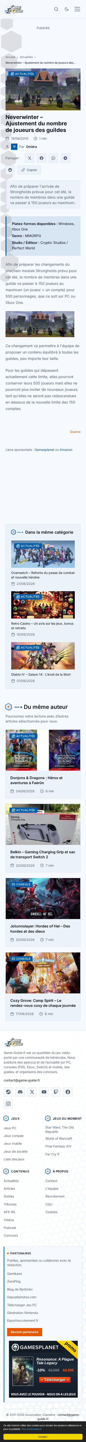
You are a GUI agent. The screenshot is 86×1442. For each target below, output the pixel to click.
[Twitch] (56, 1091)
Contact (51, 1181)
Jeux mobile (13, 1143)
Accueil (10, 57)
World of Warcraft (58, 1138)
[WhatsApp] (53, 158)
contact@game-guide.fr (22, 1080)
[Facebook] (41, 158)
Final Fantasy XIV (58, 1146)
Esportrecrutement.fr (22, 1320)
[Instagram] (8, 1103)
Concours (11, 1235)
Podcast (10, 1228)
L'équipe (51, 1188)
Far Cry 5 (52, 1154)
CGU (48, 1204)
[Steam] (8, 1091)
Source (75, 432)
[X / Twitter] (32, 1091)
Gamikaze (14, 1273)
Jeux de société (16, 1151)
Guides (9, 1196)
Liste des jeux (14, 1159)
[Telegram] (65, 158)
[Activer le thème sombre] (67, 9)
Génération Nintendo (22, 1313)
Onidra (31, 147)
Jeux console (13, 1136)
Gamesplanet (44, 450)
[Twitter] (29, 158)
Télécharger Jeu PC (22, 1305)
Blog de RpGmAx (20, 1289)
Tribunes (10, 1204)
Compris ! (43, 1436)
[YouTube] (44, 1091)
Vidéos (9, 1220)
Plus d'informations (32, 1429)
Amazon (66, 450)
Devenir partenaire (24, 1332)
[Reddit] (10, 169)
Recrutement (55, 1196)
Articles (9, 1188)
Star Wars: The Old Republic (59, 1129)
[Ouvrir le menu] (77, 9)
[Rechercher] (56, 9)
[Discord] (20, 1091)
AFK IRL (10, 1212)
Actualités (26, 57)
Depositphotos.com (21, 1297)
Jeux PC (10, 1128)
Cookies (51, 1212)
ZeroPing (14, 1281)
